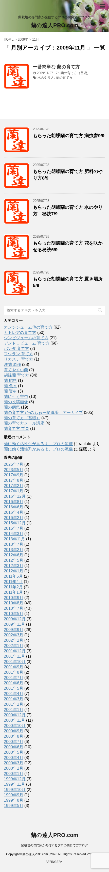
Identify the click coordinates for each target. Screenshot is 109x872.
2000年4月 (13, 757)
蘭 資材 (10, 391)
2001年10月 (15, 661)
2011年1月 (13, 592)
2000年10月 (15, 725)
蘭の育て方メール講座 (24, 423)
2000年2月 (13, 768)
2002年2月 (13, 640)
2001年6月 (13, 683)
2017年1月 (13, 491)
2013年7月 (13, 544)
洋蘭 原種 (12, 364)
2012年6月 (13, 555)
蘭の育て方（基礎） (75, 73)
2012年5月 (13, 560)
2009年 (23, 39)
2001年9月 (13, 667)
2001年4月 (13, 693)
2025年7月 (13, 464)
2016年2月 (13, 517)
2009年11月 (14, 624)
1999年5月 (13, 805)
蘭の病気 (12, 407)
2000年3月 (13, 763)
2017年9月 (13, 475)
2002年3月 (13, 635)
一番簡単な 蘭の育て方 (56, 66)
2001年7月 (13, 677)
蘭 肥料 (10, 380)
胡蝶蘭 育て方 (16, 375)
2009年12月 (15, 619)
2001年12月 (15, 651)
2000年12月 (15, 715)
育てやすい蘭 (16, 370)
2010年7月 (13, 608)
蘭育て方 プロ (16, 428)
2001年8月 (13, 672)
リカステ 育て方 (18, 359)
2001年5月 (13, 688)
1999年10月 (15, 789)
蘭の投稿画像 (16, 402)
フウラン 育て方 (18, 354)
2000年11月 (14, 720)
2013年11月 (14, 539)
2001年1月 (13, 709)
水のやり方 (46, 77)
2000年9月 (13, 731)
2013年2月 (13, 549)
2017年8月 (13, 480)
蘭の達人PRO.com (54, 25)
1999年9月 (13, 795)
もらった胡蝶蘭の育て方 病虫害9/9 (68, 135)
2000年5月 (13, 752)
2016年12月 (15, 496)
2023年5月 (13, 469)
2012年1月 (13, 571)
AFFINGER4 (54, 862)
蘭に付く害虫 (16, 396)
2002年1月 (13, 645)
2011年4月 (13, 581)
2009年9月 (13, 629)
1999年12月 (15, 779)
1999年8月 (13, 800)
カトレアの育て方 (20, 332)
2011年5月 (13, 576)
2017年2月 (13, 485)
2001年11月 (14, 656)
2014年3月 (13, 533)
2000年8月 (13, 736)
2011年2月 (13, 587)
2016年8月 (13, 501)
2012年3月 (13, 565)
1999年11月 (14, 784)
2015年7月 (13, 528)
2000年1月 (13, 773)
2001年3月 (13, 699)
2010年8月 (13, 603)
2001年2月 (13, 704)
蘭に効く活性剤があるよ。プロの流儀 (38, 444)
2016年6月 (13, 507)
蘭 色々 (10, 386)
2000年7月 (13, 741)
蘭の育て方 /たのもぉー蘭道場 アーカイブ (43, 412)
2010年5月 (13, 613)
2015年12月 (15, 523)
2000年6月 (13, 747)
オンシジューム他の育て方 (28, 327)
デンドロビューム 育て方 (26, 343)
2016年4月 (13, 512)
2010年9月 (13, 597)
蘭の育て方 (64, 77)
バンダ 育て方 (16, 348)
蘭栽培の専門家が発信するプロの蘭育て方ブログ (54, 845)
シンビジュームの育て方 (26, 338)
